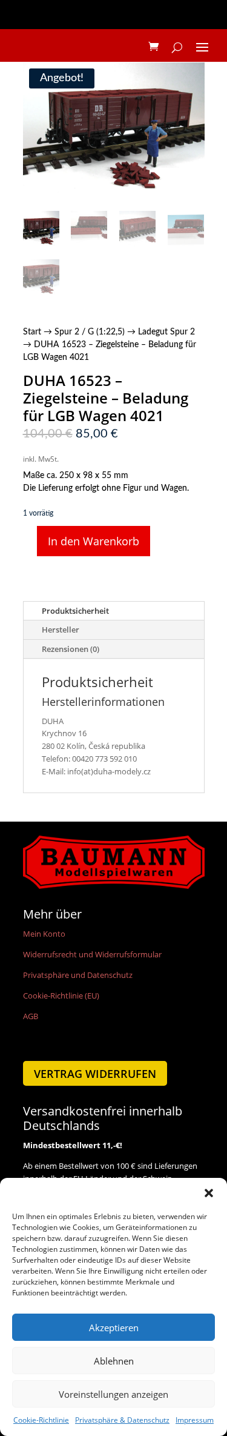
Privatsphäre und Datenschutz (78, 974)
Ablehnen (114, 1361)
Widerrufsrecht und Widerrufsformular (92, 954)
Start (32, 332)
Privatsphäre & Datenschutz (122, 1420)
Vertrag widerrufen (95, 1073)
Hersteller (60, 629)
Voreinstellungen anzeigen (113, 1394)
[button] (209, 1193)
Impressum (195, 1420)
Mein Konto (44, 933)
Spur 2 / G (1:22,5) (89, 332)
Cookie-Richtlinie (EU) (61, 995)
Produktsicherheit (75, 610)
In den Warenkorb (93, 541)
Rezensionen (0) (70, 648)
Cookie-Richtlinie (41, 1420)
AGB (30, 1016)
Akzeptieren (114, 1327)
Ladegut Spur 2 (166, 332)
